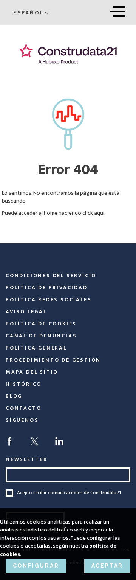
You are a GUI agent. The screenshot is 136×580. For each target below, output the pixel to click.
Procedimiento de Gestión (53, 360)
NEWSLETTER (27, 459)
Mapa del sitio (32, 372)
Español (28, 12)
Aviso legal (26, 311)
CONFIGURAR (36, 566)
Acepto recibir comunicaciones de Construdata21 (69, 493)
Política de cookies (41, 323)
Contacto (23, 408)
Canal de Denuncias (41, 335)
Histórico (24, 384)
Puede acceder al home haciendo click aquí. (53, 213)
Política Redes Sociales (48, 299)
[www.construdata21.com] (68, 54)
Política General (36, 347)
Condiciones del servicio (51, 275)
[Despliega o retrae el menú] (117, 10)
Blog (14, 396)
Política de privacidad (47, 287)
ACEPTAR (107, 566)
